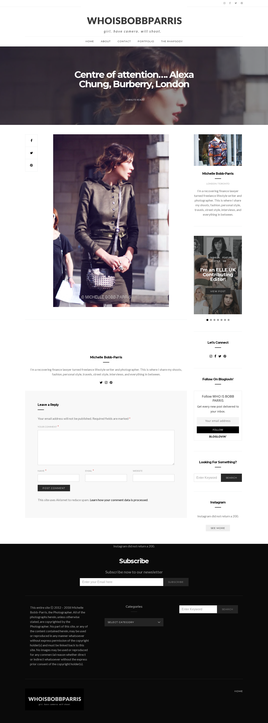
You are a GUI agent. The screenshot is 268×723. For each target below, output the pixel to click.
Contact (124, 41)
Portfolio (146, 41)
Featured (228, 257)
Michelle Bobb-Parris (106, 357)
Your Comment (47, 426)
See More (218, 528)
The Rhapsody (172, 41)
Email (88, 470)
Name (41, 470)
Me (224, 261)
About (106, 41)
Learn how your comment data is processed (119, 500)
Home (90, 41)
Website (138, 470)
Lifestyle (214, 261)
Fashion (215, 257)
